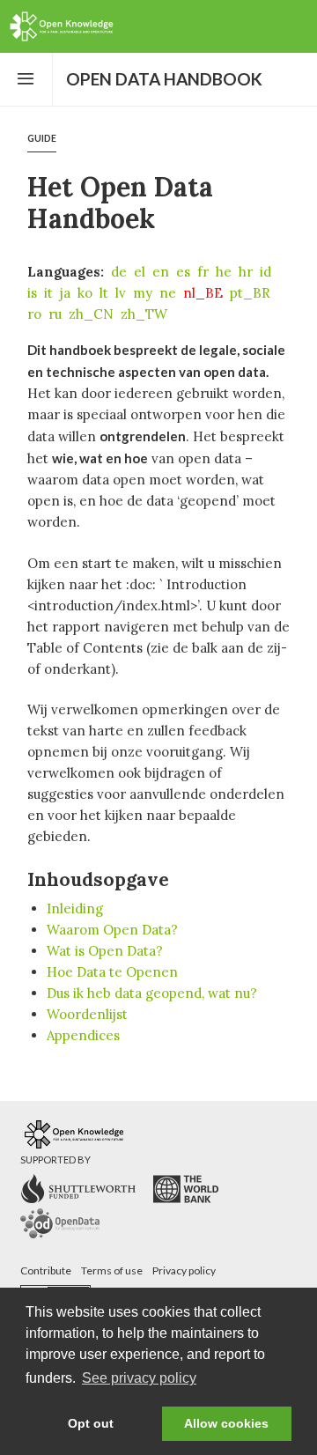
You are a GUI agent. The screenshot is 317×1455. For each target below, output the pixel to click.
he (224, 271)
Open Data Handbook (164, 79)
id (265, 271)
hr (246, 271)
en (160, 271)
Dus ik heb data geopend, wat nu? (152, 993)
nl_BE (203, 292)
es (183, 271)
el (139, 271)
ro (34, 314)
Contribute (45, 1270)
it (48, 292)
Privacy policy (184, 1270)
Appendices (83, 1035)
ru (55, 314)
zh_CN (91, 314)
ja (65, 292)
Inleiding (75, 908)
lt (104, 292)
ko (84, 292)
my (142, 292)
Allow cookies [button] (226, 1423)
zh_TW (144, 314)
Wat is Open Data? (105, 950)
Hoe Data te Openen (112, 972)
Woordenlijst (87, 1014)
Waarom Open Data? (112, 929)
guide (41, 138)
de (119, 271)
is (32, 292)
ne (167, 292)
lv (120, 292)
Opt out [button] (91, 1423)
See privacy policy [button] (139, 1377)
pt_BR (250, 292)
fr (203, 271)
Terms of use (112, 1270)
